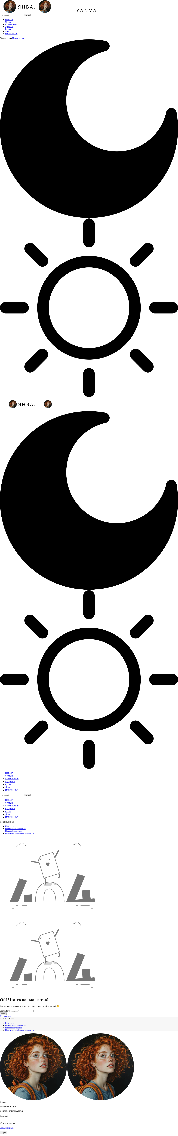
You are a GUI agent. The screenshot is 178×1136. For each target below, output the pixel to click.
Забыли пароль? (7, 1128)
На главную (5, 1016)
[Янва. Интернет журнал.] (52, 12)
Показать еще (18, 38)
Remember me (9, 1123)
